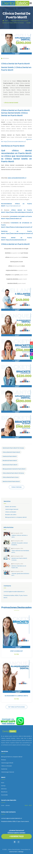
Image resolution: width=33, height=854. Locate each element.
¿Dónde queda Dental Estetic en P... (20, 574)
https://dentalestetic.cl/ (13, 206)
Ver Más (16, 654)
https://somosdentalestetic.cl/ (16, 240)
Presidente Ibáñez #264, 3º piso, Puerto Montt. (15, 821)
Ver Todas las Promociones (16, 707)
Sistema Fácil (13, 851)
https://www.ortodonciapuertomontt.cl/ (19, 227)
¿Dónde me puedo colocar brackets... (20, 544)
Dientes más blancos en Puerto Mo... (19, 566)
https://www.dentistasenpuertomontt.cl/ (19, 233)
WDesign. (21, 851)
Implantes (4, 769)
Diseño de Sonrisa (10, 506)
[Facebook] (14, 842)
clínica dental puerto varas (11, 477)
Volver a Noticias (16, 487)
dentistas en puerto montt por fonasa (13, 448)
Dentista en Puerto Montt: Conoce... (19, 559)
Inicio (2, 782)
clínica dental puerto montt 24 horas (13, 473)
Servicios (3, 789)
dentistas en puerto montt (10, 464)
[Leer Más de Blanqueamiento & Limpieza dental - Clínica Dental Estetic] (16, 676)
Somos (3, 786)
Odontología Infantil (7, 763)
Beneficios (4, 792)
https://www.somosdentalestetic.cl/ (15, 141)
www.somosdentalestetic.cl (17, 178)
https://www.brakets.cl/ (13, 218)
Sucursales (4, 795)
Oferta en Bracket (10, 512)
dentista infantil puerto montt (11, 481)
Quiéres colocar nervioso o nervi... (20, 536)
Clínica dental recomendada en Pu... (20, 551)
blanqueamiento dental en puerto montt (14, 469)
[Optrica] (15, 3)
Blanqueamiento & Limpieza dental (15, 517)
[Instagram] (18, 842)
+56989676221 (16, 836)
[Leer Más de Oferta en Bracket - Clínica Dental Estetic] (16, 631)
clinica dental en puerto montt (11, 452)
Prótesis (3, 760)
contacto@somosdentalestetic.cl (14, 591)
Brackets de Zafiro (10, 514)
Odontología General (11, 509)
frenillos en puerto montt (10, 456)
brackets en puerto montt (10, 460)
